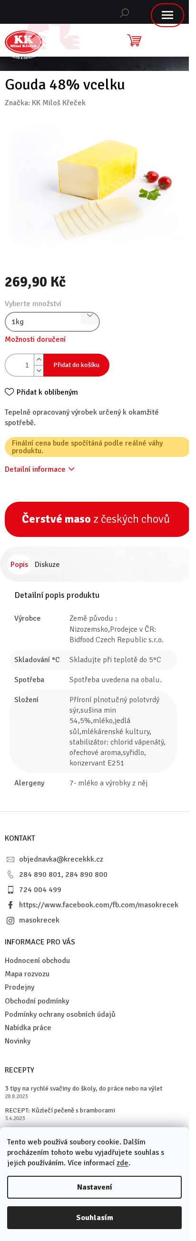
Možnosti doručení (35, 339)
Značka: (45, 103)
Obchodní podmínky (37, 1001)
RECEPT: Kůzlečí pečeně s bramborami (60, 1110)
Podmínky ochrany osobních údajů (60, 1014)
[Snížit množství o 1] (38, 370)
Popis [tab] (19, 564)
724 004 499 (40, 889)
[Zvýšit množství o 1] (38, 359)
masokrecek (39, 920)
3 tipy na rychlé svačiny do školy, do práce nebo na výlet (83, 1088)
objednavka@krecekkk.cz (61, 859)
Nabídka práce (28, 1028)
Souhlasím (94, 1217)
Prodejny (19, 987)
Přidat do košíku (76, 365)
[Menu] (167, 15)
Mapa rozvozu (27, 974)
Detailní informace (35, 469)
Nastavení (94, 1187)
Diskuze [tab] (47, 564)
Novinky (17, 1041)
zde (122, 1163)
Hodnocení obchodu (37, 960)
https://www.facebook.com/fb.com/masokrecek (98, 905)
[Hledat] (124, 11)
